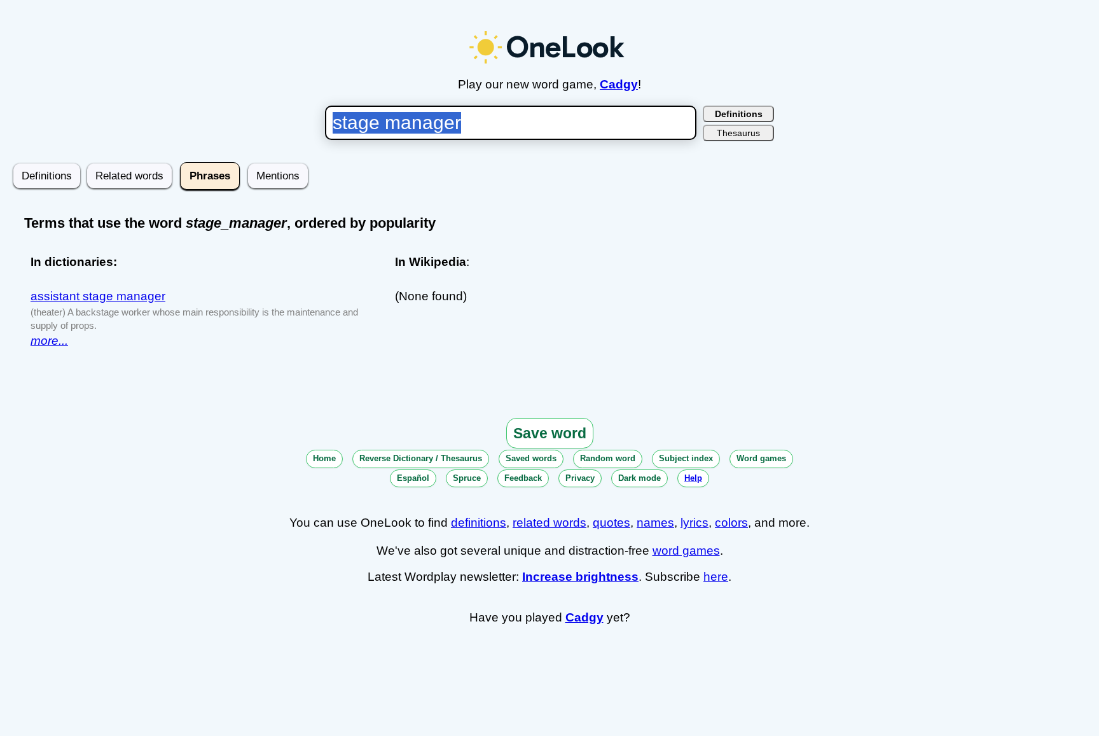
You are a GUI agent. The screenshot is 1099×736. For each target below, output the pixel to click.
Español (413, 478)
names (655, 522)
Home (324, 458)
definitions (478, 522)
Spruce (467, 478)
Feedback (523, 478)
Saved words (531, 458)
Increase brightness (580, 576)
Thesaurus (738, 133)
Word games (761, 458)
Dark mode (639, 478)
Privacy (580, 478)
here (715, 576)
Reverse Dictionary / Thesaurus (420, 458)
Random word (607, 458)
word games (686, 550)
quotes (611, 522)
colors (731, 522)
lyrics (694, 522)
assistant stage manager (98, 296)
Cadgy (619, 84)
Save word (549, 433)
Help (693, 478)
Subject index (686, 458)
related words (549, 522)
